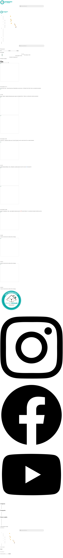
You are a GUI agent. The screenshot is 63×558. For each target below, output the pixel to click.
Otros (4, 34)
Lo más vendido (6, 41)
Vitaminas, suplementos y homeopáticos (9, 36)
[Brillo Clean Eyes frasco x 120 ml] (7, 54)
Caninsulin (2, 233)
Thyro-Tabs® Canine (4, 85)
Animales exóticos (6, 39)
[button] (2, 95)
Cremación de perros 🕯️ (8, 22)
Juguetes (5, 40)
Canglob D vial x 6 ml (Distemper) (6, 285)
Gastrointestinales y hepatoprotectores (9, 32)
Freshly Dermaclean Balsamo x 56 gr (6, 163)
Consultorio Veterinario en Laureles (8, 18)
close (1, 47)
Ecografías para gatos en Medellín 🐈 (10, 25)
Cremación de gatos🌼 (8, 23)
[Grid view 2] (0, 61)
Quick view (2, 82)
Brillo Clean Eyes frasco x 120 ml (16, 54)
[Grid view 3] (1, 61)
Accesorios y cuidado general (8, 38)
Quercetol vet (2, 137)
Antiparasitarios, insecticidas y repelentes (9, 30)
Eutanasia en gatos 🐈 (8, 537)
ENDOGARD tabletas (12, 55)
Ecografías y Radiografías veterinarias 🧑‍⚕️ (9, 24)
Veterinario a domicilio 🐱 (7, 16)
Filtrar (17, 50)
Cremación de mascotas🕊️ (7, 21)
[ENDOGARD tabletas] (5, 55)
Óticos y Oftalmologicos (7, 33)
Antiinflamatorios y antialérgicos (8, 29)
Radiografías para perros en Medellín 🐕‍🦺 (10, 26)
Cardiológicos (6, 31)
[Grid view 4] (2, 61)
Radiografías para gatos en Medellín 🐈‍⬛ (10, 27)
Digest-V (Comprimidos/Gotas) (5, 207)
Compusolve (5, 527)
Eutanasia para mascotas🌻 (7, 19)
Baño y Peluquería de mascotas (8, 17)
